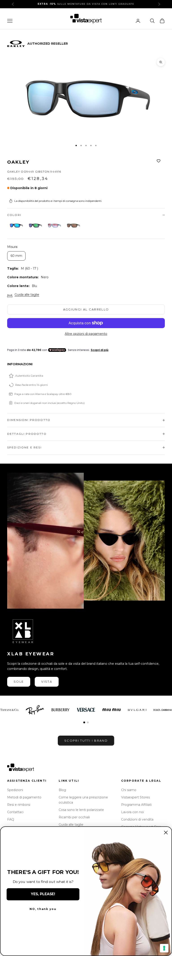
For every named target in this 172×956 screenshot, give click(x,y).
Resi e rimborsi (18, 805)
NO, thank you (43, 909)
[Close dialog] (166, 832)
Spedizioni (15, 790)
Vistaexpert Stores (135, 797)
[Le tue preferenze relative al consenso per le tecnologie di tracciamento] (164, 948)
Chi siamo (128, 790)
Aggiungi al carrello (86, 309)
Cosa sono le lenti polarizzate (81, 810)
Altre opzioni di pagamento (86, 334)
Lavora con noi (132, 812)
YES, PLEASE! (43, 894)
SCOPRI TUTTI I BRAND (86, 740)
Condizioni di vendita (137, 819)
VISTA (46, 681)
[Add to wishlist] (158, 161)
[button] (84, 722)
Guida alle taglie (27, 295)
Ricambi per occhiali (74, 817)
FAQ (10, 819)
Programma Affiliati (136, 805)
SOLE (19, 681)
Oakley (18, 162)
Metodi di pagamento (24, 797)
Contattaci (15, 812)
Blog (62, 790)
